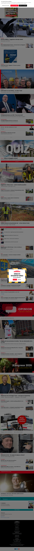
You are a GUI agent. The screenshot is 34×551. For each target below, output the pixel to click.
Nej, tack (19, 279)
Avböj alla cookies (23, 5)
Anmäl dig (14, 279)
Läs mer (25, 3)
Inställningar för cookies (5, 5)
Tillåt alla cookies (14, 5)
